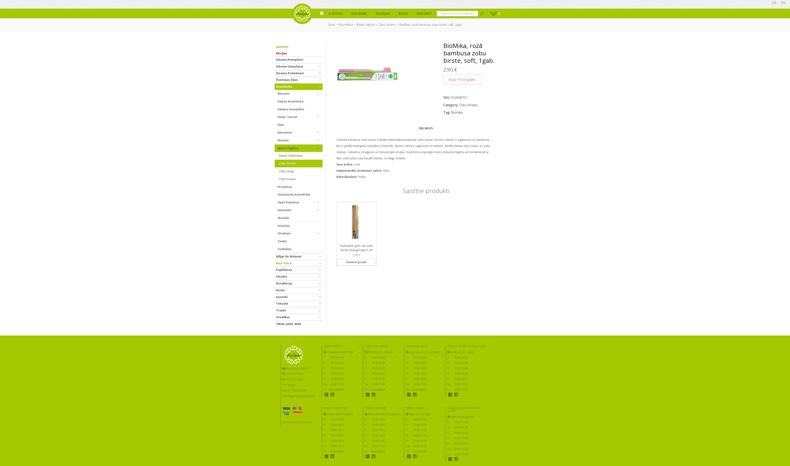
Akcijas (281, 53)
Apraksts (426, 128)
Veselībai (282, 317)
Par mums (359, 13)
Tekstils (282, 303)
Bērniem (283, 94)
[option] (356, 232)
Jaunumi (282, 47)
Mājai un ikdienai (288, 256)
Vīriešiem (284, 233)
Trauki (281, 310)
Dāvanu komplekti (289, 60)
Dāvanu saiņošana (289, 66)
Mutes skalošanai (290, 155)
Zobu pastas (287, 179)
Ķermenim (285, 132)
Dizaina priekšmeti (290, 73)
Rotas (280, 290)
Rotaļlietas (284, 283)
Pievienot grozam (356, 262)
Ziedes (282, 241)
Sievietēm (285, 210)
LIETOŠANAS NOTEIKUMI (297, 422)
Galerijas (383, 13)
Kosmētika (346, 25)
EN (783, 2)
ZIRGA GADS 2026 (288, 324)
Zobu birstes (387, 25)
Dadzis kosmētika (290, 101)
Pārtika (281, 276)
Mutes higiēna (366, 25)
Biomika (456, 112)
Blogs (403, 13)
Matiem (283, 140)
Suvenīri (282, 297)
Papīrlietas (284, 270)
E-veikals (336, 13)
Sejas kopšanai (288, 202)
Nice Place (284, 263)
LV (774, 2)
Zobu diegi (286, 171)
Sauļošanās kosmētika (294, 194)
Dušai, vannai (287, 117)
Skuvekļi (283, 218)
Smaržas (284, 226)
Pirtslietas (285, 187)
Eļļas (281, 125)
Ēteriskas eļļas (287, 80)
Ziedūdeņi (285, 249)
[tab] (426, 129)
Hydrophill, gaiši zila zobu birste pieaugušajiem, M (356, 248)
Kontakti (424, 13)
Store (331, 25)
